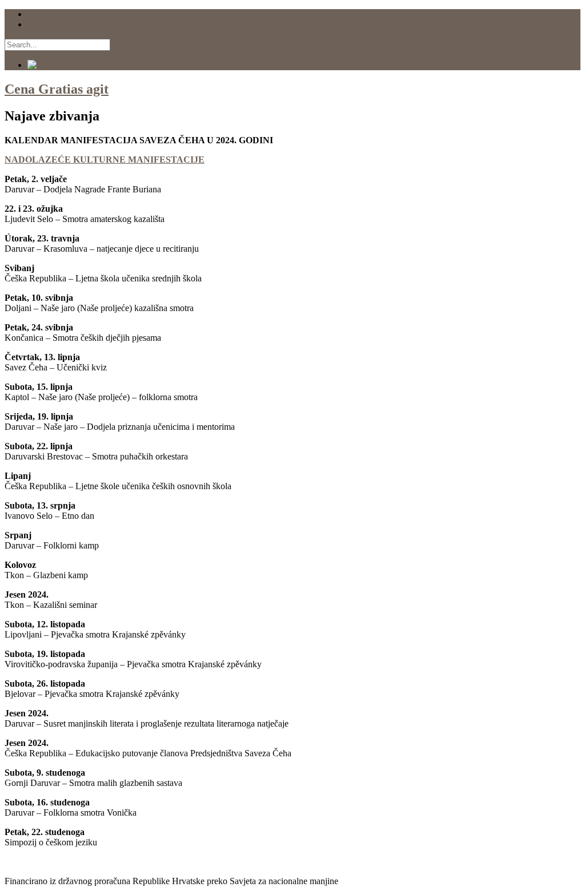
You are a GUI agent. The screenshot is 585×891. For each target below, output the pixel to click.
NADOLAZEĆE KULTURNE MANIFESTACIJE (105, 159)
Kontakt (42, 14)
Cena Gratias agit (57, 89)
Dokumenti (47, 24)
